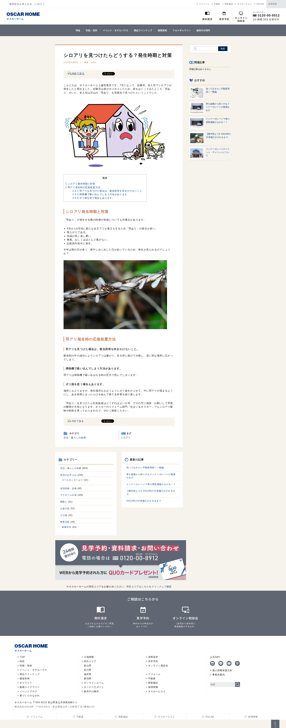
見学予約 (153, 661)
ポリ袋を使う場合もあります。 (93, 198)
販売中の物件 (203, 30)
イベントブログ (28, 691)
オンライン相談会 (158, 665)
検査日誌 (65, 522)
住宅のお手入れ (68, 475)
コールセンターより (72, 480)
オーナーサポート (94, 687)
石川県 (87, 670)
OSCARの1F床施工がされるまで (143, 501)
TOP (22, 657)
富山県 (87, 665)
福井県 (87, 674)
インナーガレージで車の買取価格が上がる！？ (151, 484)
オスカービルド (244, 4)
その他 (63, 515)
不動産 (217, 4)
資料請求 (153, 657)
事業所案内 (218, 674)
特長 (78, 30)
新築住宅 (66, 527)
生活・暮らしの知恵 (75, 437)
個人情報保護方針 (222, 670)
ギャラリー (26, 682)
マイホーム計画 (68, 495)
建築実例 (162, 30)
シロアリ (126, 437)
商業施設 (229, 4)
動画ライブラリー (30, 687)
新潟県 (87, 678)
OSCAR (260, 4)
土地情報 (89, 657)
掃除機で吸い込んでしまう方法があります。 (101, 194)
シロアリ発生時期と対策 (80, 183)
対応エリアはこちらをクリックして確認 (148, 586)
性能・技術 (91, 30)
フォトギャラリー (181, 30)
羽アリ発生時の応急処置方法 (82, 187)
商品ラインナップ (143, 30)
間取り (63, 502)
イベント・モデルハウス (115, 30)
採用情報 (272, 4)
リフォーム (204, 4)
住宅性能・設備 (68, 488)
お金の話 (65, 508)
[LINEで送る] (76, 73)
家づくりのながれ (30, 695)
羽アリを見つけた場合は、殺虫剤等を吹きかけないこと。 (108, 190)
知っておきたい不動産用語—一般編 (145, 467)
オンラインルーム (94, 682)
